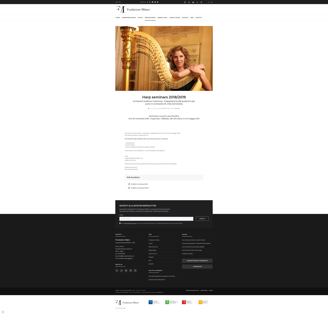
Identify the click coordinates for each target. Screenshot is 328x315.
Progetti (185, 17)
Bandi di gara (162, 17)
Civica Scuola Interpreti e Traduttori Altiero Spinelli (196, 243)
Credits (211, 290)
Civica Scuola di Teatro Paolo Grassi (192, 250)
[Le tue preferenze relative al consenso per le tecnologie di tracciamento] (3, 312)
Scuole (140, 17)
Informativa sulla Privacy (130, 223)
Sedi (192, 17)
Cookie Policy (203, 290)
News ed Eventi (150, 17)
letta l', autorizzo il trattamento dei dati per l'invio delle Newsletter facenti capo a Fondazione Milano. (152, 223)
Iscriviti (202, 218)
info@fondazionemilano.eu (126, 256)
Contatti (199, 17)
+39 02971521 (121, 253)
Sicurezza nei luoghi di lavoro (157, 279)
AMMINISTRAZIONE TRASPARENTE (197, 260)
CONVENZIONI (197, 266)
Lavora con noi (174, 17)
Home (118, 17)
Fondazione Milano (129, 17)
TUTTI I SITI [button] (118, 2)
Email (121, 215)
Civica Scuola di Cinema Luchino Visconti (193, 240)
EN (212, 2)
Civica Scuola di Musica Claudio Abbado (193, 247)
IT (208, 2)
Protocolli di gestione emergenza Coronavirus (162, 276)
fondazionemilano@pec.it (125, 258)
